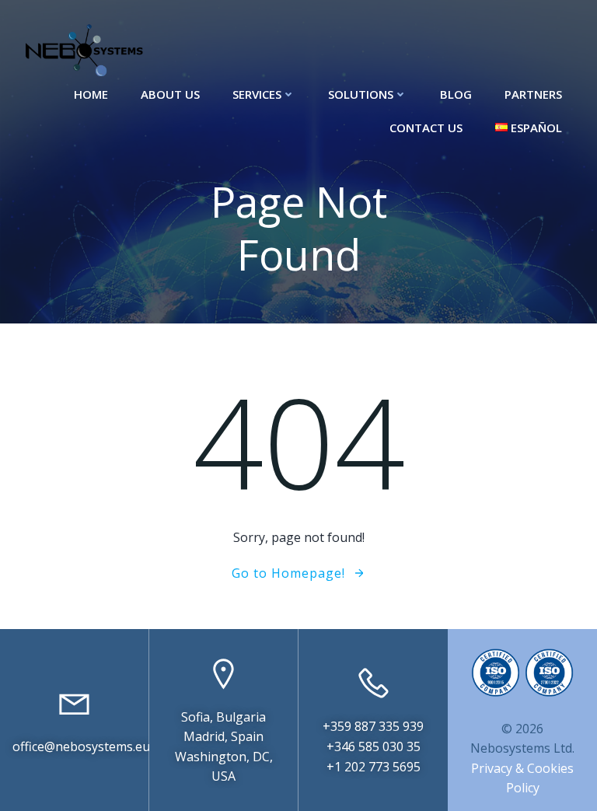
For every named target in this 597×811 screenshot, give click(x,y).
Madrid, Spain (223, 736)
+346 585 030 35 (373, 746)
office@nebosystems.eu (81, 746)
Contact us (426, 127)
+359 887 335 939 (373, 726)
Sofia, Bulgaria (223, 716)
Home (91, 94)
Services (256, 94)
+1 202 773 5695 (373, 766)
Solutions (360, 94)
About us (170, 94)
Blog (456, 94)
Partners (533, 94)
